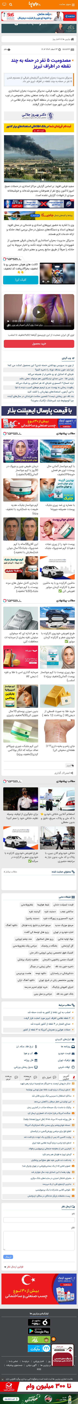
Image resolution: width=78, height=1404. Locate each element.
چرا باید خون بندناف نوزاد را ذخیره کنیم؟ (54, 370)
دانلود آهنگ (11, 925)
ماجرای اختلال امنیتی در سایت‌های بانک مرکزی (51, 1178)
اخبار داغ (46, 1077)
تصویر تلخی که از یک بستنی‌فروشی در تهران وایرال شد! (46, 1166)
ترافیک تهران (64, 1060)
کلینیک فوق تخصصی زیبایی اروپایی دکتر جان (51, 953)
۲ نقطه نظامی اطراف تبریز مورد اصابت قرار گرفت (47, 1018)
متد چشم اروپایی (23, 939)
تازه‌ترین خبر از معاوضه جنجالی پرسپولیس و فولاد (50, 1149)
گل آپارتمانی (67, 946)
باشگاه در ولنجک (49, 946)
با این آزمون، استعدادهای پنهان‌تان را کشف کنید (50, 392)
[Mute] (48, 281)
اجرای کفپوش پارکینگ (62, 987)
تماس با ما (13, 1361)
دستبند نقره (50, 912)
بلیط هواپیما (43, 905)
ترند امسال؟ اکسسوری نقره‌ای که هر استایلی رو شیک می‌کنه (45, 383)
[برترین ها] (34, 4)
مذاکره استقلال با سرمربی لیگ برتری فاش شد (51, 1096)
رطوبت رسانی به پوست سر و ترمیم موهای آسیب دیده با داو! (44, 387)
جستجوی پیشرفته (14, 1365)
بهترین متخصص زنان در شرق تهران (56, 980)
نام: (73, 1214)
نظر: (73, 1228)
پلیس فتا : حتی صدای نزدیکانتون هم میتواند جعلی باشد (46, 378)
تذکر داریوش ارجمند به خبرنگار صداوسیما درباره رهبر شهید (45, 1083)
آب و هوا (28, 1053)
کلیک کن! (20, 280)
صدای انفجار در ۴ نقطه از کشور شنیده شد (50, 1024)
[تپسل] (4, 259)
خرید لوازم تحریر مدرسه (36, 987)
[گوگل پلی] (39, 1331)
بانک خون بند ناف (64, 994)
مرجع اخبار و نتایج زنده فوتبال (36, 925)
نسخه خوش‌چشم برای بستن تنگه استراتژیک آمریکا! (47, 1125)
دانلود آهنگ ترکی (26, 980)
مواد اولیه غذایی (65, 939)
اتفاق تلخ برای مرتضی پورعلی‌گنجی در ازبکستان (50, 1131)
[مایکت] (39, 1349)
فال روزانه (28, 1060)
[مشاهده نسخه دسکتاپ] (4, 4)
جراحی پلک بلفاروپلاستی (25, 946)
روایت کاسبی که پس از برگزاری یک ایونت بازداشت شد (47, 1137)
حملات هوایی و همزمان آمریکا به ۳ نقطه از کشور (46, 1030)
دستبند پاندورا (32, 919)
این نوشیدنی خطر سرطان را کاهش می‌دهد (52, 1102)
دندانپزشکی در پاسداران (61, 973)
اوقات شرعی (64, 1067)
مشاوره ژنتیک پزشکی (28, 960)
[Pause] (43, 281)
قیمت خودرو (64, 1053)
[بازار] (39, 1340)
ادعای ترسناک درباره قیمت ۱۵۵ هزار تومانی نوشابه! (48, 1090)
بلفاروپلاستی (27, 905)
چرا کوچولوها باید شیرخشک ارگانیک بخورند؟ (52, 401)
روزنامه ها (65, 1047)
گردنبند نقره (34, 912)
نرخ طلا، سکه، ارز (24, 1047)
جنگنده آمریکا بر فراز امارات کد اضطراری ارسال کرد (49, 1113)
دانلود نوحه (41, 973)
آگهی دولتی (31, 1365)
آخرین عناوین (66, 1077)
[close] (2, 1379)
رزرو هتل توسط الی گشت (36, 932)
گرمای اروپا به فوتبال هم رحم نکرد (56, 1154)
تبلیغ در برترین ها (48, 1365)
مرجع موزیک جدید (64, 925)
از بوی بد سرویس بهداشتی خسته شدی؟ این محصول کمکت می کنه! (41, 365)
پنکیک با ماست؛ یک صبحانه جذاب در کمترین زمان (49, 1107)
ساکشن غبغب (66, 912)
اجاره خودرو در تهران (63, 932)
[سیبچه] (39, 1323)
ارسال (8, 1256)
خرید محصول (39, 344)
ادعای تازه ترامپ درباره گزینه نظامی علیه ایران (51, 1143)
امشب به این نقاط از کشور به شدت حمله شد (49, 1012)
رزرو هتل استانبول (45, 939)
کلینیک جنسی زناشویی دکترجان (58, 960)
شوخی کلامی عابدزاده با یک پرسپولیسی (53, 1190)
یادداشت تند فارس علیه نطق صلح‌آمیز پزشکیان (51, 1160)
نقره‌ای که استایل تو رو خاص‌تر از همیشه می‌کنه (51, 374)
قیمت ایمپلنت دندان (63, 905)
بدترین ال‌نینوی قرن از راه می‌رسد (56, 1184)
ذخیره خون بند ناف (64, 967)
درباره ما (26, 1361)
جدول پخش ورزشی (23, 1067)
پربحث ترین (8, 1077)
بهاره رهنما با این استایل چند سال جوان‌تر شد (50, 1172)
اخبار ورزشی (38, 1361)
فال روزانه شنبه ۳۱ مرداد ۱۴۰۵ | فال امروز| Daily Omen (47, 1119)
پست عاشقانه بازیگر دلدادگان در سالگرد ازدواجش (49, 1196)
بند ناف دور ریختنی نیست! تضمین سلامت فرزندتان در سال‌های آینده (41, 396)
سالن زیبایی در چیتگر (40, 967)
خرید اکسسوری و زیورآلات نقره (58, 919)
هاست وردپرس (23, 973)
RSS (39, 1369)
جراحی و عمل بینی (43, 994)
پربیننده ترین (27, 1077)
